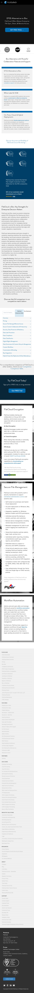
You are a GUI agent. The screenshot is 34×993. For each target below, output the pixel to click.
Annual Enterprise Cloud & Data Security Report (12, 851)
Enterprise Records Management (9, 783)
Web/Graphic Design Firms (8, 841)
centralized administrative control (14, 496)
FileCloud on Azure (6, 752)
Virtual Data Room (6, 778)
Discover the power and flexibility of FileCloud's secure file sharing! (17, 141)
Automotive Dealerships (7, 815)
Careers (3, 873)
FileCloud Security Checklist (8, 687)
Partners (4, 758)
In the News (4, 869)
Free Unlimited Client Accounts (9, 802)
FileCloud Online (5, 690)
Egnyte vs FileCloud (6, 680)
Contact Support (5, 900)
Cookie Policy (5, 890)
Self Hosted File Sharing (7, 773)
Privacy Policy (5, 878)
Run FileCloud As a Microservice (9, 748)
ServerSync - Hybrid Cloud (8, 712)
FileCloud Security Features (8, 738)
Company (4, 864)
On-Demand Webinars (7, 858)
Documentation (5, 905)
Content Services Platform (8, 780)
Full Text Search (5, 729)
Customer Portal (5, 903)
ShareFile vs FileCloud (7, 678)
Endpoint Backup (5, 710)
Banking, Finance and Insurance (9, 824)
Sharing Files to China (7, 788)
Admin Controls (5, 733)
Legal (3, 836)
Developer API (5, 912)
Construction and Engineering (8, 817)
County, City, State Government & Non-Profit (12, 826)
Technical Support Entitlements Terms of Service (12, 924)
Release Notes (5, 915)
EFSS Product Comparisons (8, 669)
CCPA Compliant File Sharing (8, 806)
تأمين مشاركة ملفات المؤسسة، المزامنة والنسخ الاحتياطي (13, 692)
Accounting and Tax (6, 822)
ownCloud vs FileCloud (7, 676)
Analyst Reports (5, 849)
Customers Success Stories (8, 685)
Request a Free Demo (6, 876)
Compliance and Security (7, 666)
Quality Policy (5, 880)
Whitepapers (4, 856)
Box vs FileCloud (5, 683)
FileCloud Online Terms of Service (9, 888)
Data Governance (6, 717)
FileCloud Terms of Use (7, 885)
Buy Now (4, 664)
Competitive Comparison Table (21, 367)
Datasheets (4, 853)
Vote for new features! (7, 907)
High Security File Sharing (7, 785)
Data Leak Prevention (7, 722)
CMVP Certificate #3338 (17, 456)
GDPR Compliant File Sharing (8, 804)
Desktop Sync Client (6, 705)
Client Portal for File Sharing (8, 799)
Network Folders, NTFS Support (9, 726)
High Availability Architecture (8, 743)
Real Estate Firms (5, 843)
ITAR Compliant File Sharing (8, 795)
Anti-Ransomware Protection (8, 736)
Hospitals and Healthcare (7, 833)
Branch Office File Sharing (7, 809)
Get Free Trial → (17, 30)
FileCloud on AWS (6, 750)
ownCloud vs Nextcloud (7, 673)
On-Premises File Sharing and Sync (10, 771)
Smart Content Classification (8, 719)
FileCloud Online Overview (8, 659)
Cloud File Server (5, 769)
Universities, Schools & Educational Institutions (12, 838)
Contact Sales (5, 898)
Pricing (3, 661)
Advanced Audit (5, 731)
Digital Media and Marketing (8, 829)
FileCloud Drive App (6, 707)
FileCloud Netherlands (7, 697)
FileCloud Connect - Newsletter (9, 871)
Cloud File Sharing (6, 766)
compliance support (9, 83)
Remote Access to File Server (8, 776)
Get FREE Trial (17, 390)
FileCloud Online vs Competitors (9, 671)
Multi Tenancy (5, 740)
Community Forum (6, 910)
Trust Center (4, 883)
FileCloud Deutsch (6, 695)
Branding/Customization (7, 724)
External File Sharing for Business (9, 797)
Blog (3, 866)
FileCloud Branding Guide (7, 892)
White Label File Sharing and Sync (9, 790)
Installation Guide (6, 917)
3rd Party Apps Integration (7, 745)
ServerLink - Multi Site (7, 714)
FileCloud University (6, 922)
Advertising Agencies (6, 819)
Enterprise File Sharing (7, 764)
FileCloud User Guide (6, 919)
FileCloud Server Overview (8, 657)
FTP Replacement (6, 792)
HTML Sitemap (5, 699)
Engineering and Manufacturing (9, 831)
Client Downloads (6, 654)
